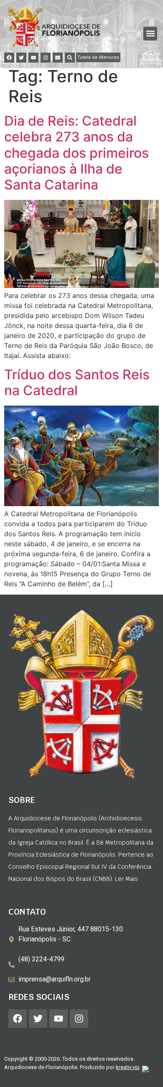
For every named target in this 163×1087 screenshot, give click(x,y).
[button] (150, 33)
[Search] (70, 58)
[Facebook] (9, 58)
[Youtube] (33, 58)
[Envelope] (58, 58)
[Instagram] (46, 58)
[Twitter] (21, 58)
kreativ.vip (128, 1067)
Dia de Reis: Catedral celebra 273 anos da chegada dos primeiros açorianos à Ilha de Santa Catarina (76, 153)
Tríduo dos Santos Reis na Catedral (77, 382)
